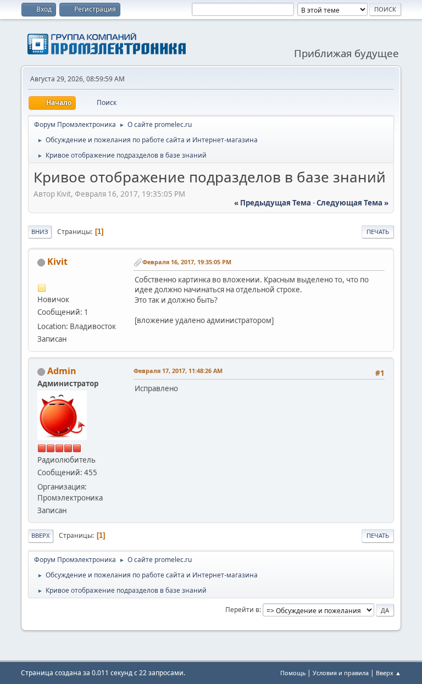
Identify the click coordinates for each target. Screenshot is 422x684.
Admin (61, 371)
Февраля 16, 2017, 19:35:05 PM (186, 262)
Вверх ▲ (388, 673)
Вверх (40, 535)
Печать (378, 231)
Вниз (39, 231)
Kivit (57, 261)
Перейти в (242, 609)
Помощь (293, 673)
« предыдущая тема (272, 203)
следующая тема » (352, 203)
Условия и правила (341, 673)
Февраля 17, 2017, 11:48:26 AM (178, 370)
